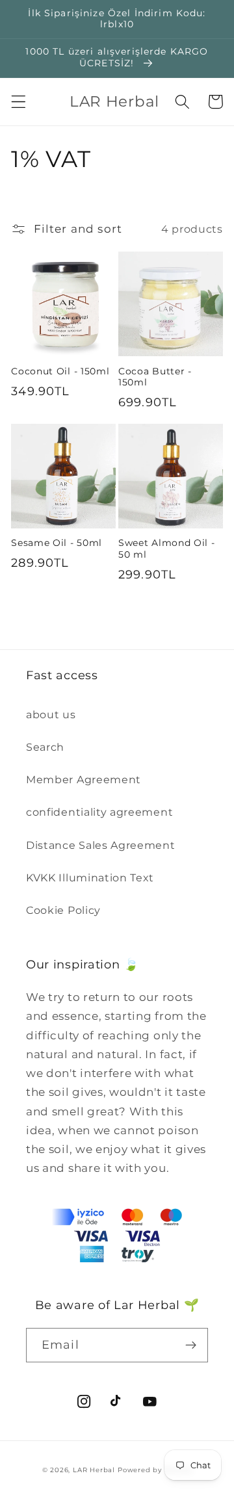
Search (45, 746)
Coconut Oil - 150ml (60, 371)
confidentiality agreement (99, 811)
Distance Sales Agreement (101, 844)
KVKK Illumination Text (90, 877)
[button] (18, 101)
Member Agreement (83, 779)
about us (51, 714)
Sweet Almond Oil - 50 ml (166, 549)
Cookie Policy (63, 909)
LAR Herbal (94, 1470)
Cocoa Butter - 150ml (155, 377)
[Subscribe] (190, 1345)
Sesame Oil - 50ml (56, 543)
